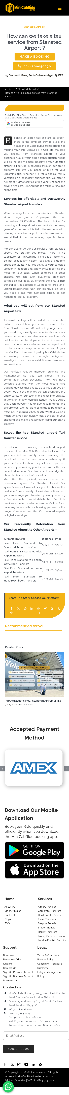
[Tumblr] (59, 608)
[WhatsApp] (38, 608)
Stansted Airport (35, 26)
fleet (14, 391)
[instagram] (19, 1064)
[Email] (38, 613)
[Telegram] (45, 608)
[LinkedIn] (32, 608)
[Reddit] (25, 608)
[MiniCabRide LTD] (20, 4)
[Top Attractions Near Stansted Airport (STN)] (34, 674)
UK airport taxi (26, 225)
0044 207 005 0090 (20, 1013)
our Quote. (18, 264)
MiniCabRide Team (18, 115)
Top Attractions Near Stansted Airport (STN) (33, 700)
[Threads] (52, 608)
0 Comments (26, 704)
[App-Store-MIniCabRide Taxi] (34, 861)
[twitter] (12, 1064)
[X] (18, 608)
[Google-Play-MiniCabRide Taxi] (34, 842)
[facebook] (5, 1064)
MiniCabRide (45, 149)
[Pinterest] (11, 613)
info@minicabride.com (21, 1009)
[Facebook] (11, 608)
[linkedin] (33, 1064)
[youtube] (26, 1064)
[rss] (40, 1064)
